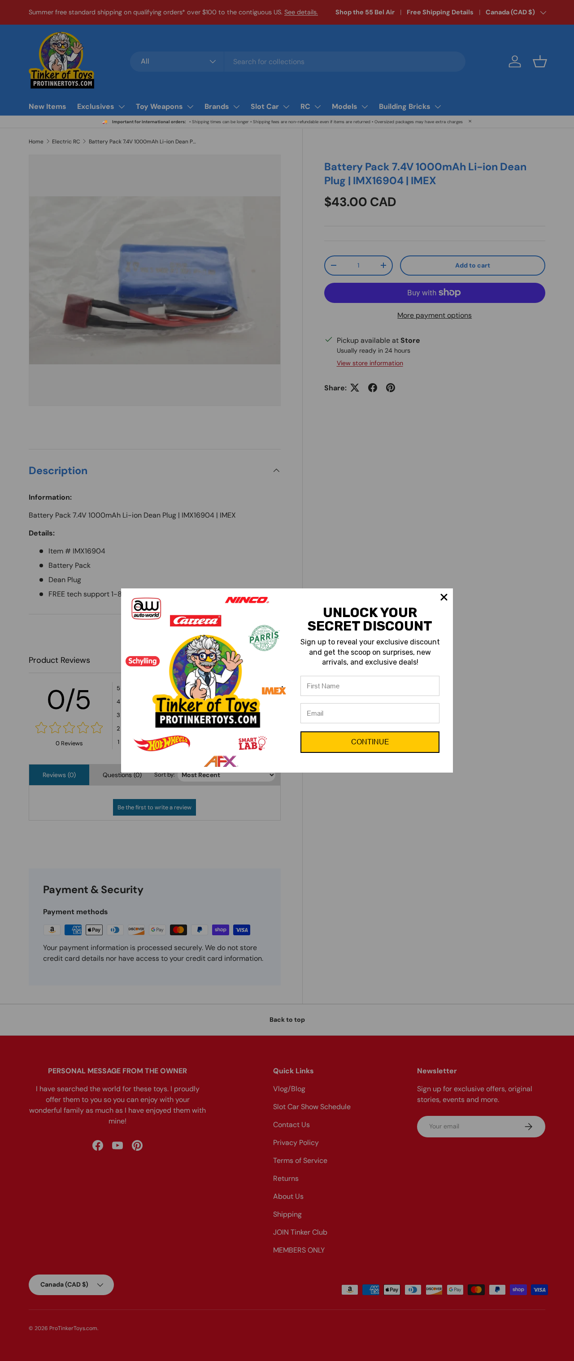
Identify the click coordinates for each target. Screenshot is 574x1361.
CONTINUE (370, 742)
